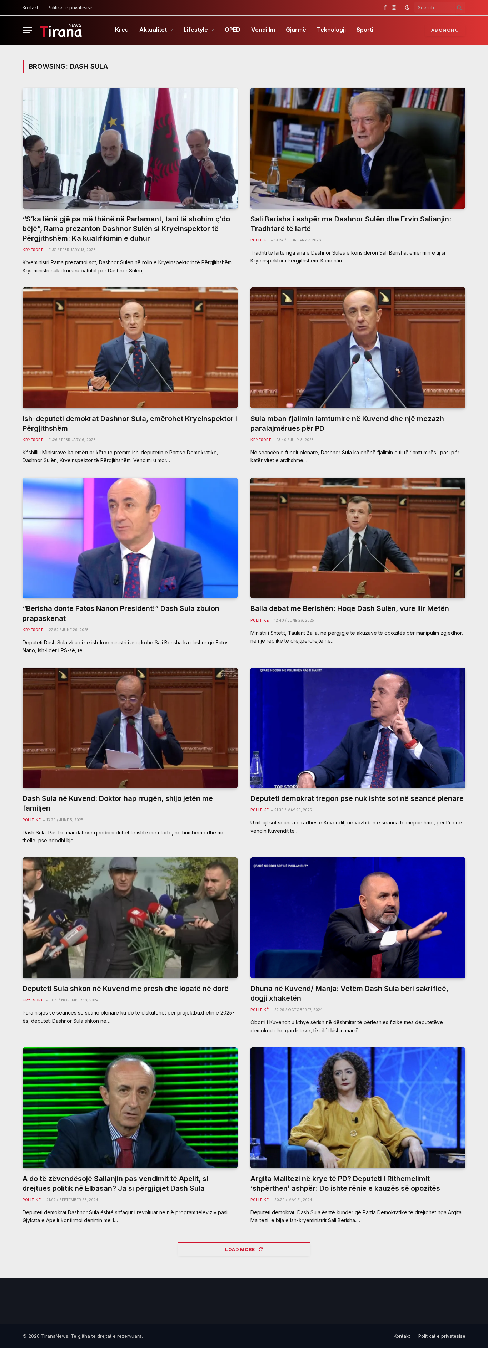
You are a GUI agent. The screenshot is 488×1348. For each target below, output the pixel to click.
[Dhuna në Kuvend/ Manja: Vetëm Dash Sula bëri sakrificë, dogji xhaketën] (357, 917)
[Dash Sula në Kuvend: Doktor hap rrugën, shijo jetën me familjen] (130, 728)
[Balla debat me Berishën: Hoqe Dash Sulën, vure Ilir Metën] (357, 538)
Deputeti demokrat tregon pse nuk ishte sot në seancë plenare (357, 798)
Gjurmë (296, 29)
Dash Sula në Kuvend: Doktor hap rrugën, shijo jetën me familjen (118, 803)
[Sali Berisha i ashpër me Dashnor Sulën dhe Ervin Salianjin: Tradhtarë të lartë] (357, 148)
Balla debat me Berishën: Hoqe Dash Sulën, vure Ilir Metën (349, 608)
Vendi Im (263, 29)
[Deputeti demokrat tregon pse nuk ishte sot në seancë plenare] (357, 728)
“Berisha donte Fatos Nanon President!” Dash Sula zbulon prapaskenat (121, 613)
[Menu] (27, 30)
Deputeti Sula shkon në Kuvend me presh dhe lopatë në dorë (126, 988)
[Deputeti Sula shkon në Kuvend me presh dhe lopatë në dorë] (130, 917)
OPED (232, 29)
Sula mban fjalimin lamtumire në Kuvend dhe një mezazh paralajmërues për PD (347, 423)
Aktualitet (153, 29)
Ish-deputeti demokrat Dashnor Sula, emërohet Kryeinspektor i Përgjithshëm (130, 423)
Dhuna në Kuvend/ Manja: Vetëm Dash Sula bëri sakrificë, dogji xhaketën (349, 993)
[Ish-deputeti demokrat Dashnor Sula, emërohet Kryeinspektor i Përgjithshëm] (130, 347)
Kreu (122, 29)
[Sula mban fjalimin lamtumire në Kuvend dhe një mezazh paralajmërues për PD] (357, 347)
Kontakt (30, 7)
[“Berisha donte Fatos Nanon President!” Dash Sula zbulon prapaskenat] (130, 538)
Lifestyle (196, 29)
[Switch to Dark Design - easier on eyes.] (407, 7)
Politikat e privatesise (70, 7)
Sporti (365, 29)
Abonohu (445, 30)
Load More (240, 1249)
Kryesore (33, 249)
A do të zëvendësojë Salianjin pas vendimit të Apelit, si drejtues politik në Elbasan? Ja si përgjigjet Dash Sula (115, 1183)
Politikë (259, 240)
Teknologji (331, 29)
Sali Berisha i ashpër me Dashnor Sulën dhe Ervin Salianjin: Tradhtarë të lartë (350, 224)
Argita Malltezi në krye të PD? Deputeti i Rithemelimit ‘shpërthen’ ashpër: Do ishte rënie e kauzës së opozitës (345, 1183)
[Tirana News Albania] (61, 30)
